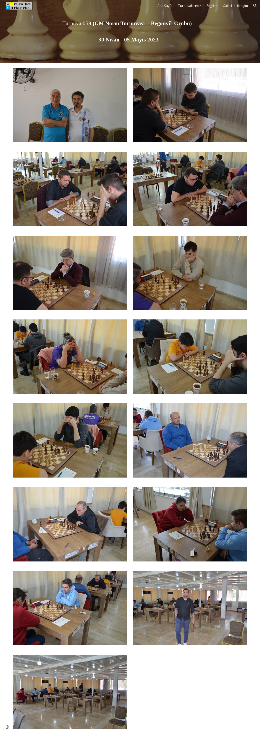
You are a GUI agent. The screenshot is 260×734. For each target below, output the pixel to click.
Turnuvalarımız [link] (189, 5)
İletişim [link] (242, 5)
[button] (255, 6)
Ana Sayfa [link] (164, 5)
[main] (130, 31)
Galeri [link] (227, 5)
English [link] (212, 5)
